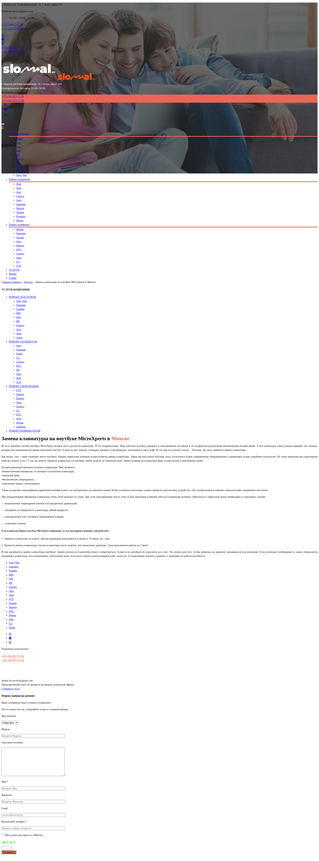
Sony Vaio (21, 175)
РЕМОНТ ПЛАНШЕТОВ (23, 341)
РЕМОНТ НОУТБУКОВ (22, 297)
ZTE (18, 266)
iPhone (19, 229)
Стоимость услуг (10, 688)
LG (18, 261)
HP (18, 155)
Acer (18, 142)
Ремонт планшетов (19, 179)
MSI (18, 163)
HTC (18, 249)
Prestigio (20, 216)
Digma (19, 220)
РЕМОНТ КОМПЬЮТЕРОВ (24, 430)
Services (28, 282)
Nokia (19, 353)
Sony (19, 200)
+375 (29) (12, 24)
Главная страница (11, 282)
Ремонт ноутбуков (19, 134)
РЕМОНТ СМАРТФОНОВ (23, 386)
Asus (18, 146)
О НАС (13, 278)
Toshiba (20, 167)
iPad (18, 184)
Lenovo (20, 159)
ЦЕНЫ (12, 274)
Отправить (9, 852)
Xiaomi (20, 212)
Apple (19, 138)
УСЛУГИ (14, 270)
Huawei (20, 208)
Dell (18, 150)
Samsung (21, 171)
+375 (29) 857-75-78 (12, 656)
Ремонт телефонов (19, 224)
